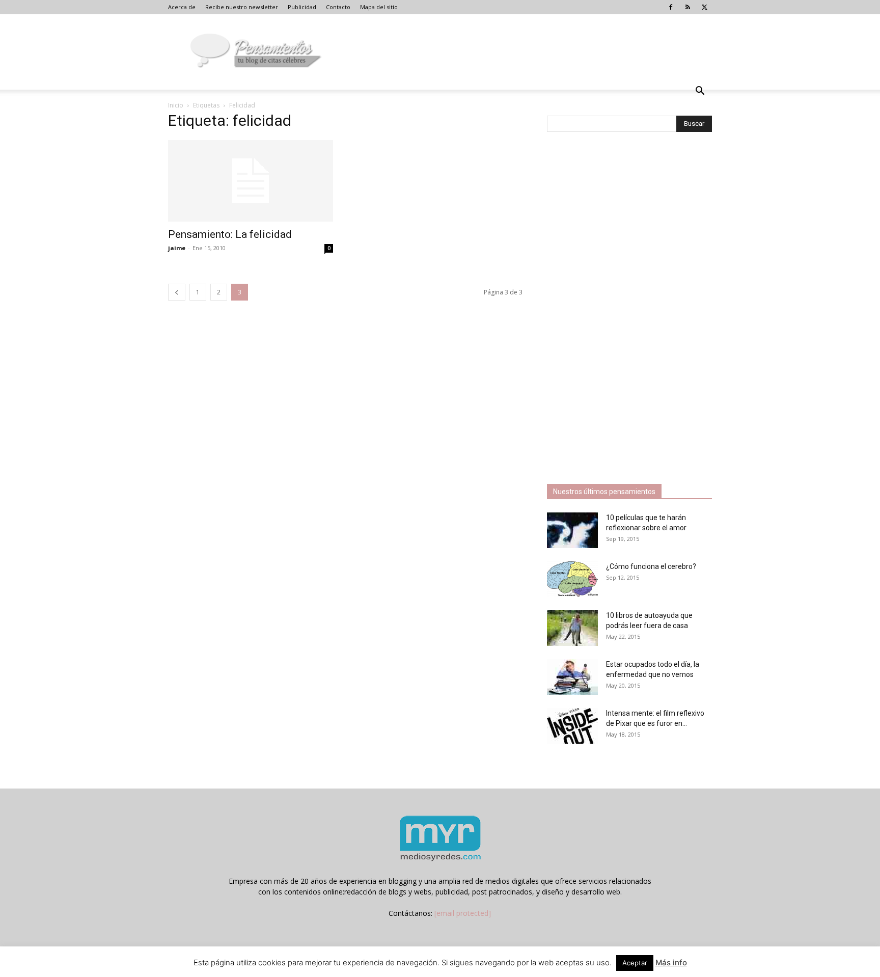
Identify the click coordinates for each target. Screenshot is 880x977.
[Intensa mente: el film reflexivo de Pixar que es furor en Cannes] (572, 726)
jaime (176, 248)
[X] (704, 7)
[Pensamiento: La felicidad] (250, 181)
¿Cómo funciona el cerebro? (651, 566)
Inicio (175, 105)
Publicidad (302, 7)
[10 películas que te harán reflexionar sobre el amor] (572, 530)
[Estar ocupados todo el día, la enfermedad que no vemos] (572, 677)
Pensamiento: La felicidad (230, 234)
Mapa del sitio (379, 7)
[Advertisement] (623, 309)
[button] (700, 92)
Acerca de (182, 7)
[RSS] (687, 7)
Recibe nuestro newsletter (241, 7)
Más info (671, 962)
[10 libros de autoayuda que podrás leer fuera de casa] (572, 628)
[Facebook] (670, 7)
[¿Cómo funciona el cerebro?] (572, 579)
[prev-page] (176, 292)
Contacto (338, 7)
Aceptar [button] (634, 963)
